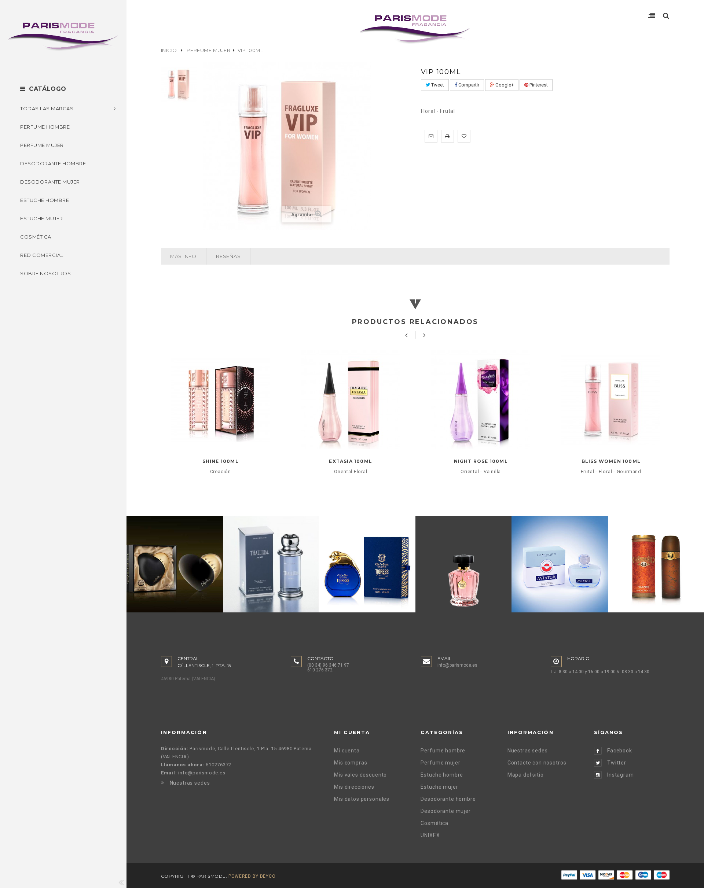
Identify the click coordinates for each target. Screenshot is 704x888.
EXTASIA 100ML (350, 461)
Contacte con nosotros (536, 763)
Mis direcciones (354, 787)
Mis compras (350, 763)
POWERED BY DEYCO (252, 876)
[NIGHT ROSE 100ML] (480, 399)
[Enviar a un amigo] (431, 136)
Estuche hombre (442, 775)
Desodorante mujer (445, 811)
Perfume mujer (208, 50)
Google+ (504, 85)
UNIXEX (430, 835)
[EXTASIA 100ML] (350, 399)
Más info (183, 256)
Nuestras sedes (190, 783)
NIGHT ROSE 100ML (481, 461)
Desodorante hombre (448, 799)
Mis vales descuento (360, 775)
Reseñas (228, 256)
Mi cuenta (347, 750)
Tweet (437, 85)
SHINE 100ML (220, 461)
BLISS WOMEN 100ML (611, 461)
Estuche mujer (439, 787)
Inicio (169, 50)
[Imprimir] (447, 136)
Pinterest (538, 85)
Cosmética (434, 823)
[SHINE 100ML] (220, 399)
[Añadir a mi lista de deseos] (464, 136)
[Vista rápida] (220, 435)
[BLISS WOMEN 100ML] (611, 399)
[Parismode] (63, 36)
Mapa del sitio (525, 775)
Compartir (468, 85)
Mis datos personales (361, 799)
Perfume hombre (443, 750)
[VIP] (179, 84)
